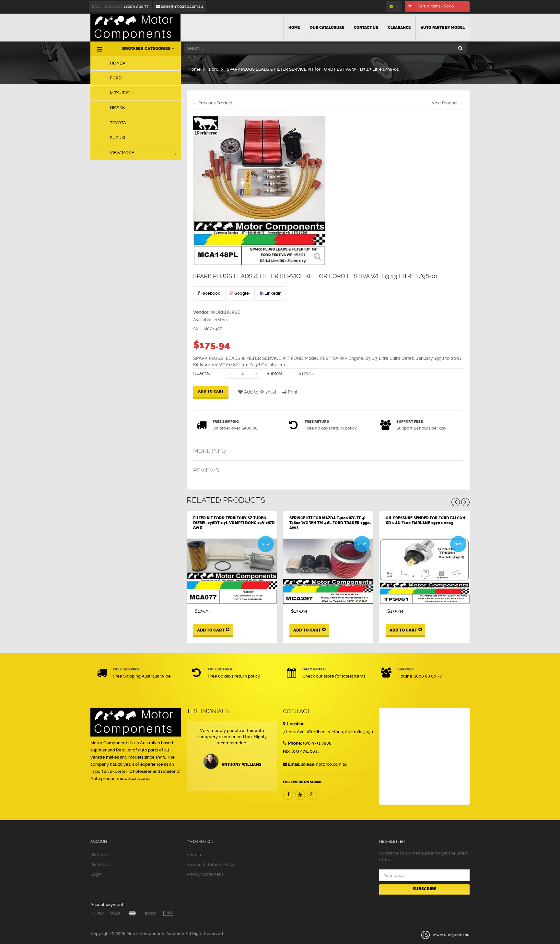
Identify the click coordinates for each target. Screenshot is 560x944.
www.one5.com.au (451, 934)
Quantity (202, 373)
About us (195, 854)
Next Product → (447, 102)
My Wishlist (101, 864)
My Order (99, 854)
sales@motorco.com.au (181, 6)
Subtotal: (275, 373)
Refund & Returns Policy (211, 864)
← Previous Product (212, 102)
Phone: (294, 743)
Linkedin (272, 293)
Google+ (242, 293)
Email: (294, 764)
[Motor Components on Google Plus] (312, 795)
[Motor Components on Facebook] (288, 795)
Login (96, 874)
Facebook (210, 293)
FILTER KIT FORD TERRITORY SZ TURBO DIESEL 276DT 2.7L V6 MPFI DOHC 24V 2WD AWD (234, 523)
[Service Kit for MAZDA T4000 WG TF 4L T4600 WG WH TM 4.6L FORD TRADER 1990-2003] (328, 571)
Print (292, 392)
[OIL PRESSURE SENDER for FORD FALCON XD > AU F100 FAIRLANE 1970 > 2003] (424, 571)
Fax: (287, 751)
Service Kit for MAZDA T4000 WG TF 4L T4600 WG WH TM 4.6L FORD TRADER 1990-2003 (330, 523)
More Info (209, 450)
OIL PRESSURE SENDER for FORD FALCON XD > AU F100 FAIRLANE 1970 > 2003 (425, 520)
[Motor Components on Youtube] (300, 795)
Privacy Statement (205, 874)
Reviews (206, 470)
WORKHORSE (225, 312)
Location (295, 723)
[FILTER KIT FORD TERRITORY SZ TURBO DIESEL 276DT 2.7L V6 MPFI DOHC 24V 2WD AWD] (232, 571)
